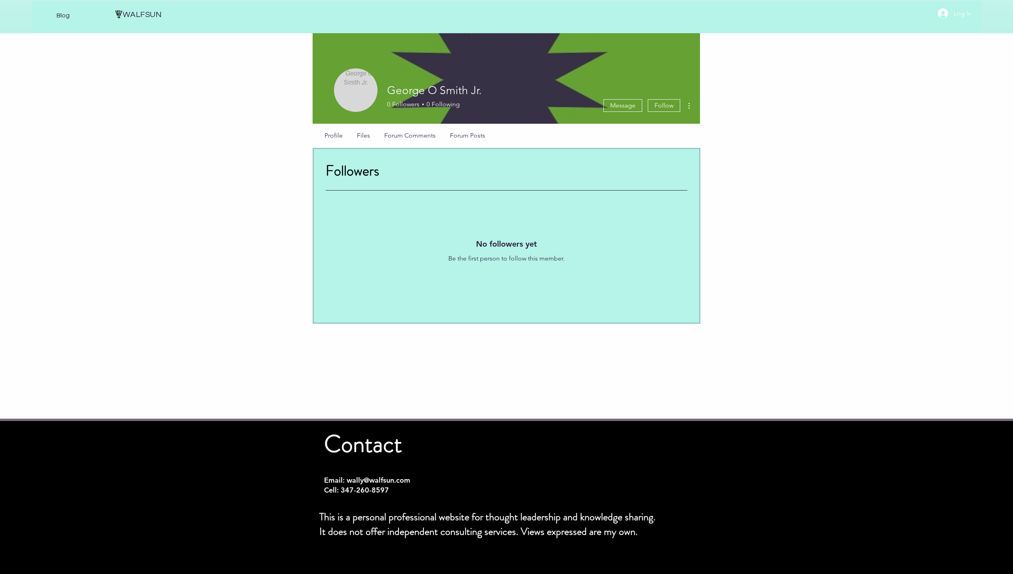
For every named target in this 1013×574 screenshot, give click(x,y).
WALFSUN (142, 15)
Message (622, 105)
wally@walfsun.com (378, 480)
